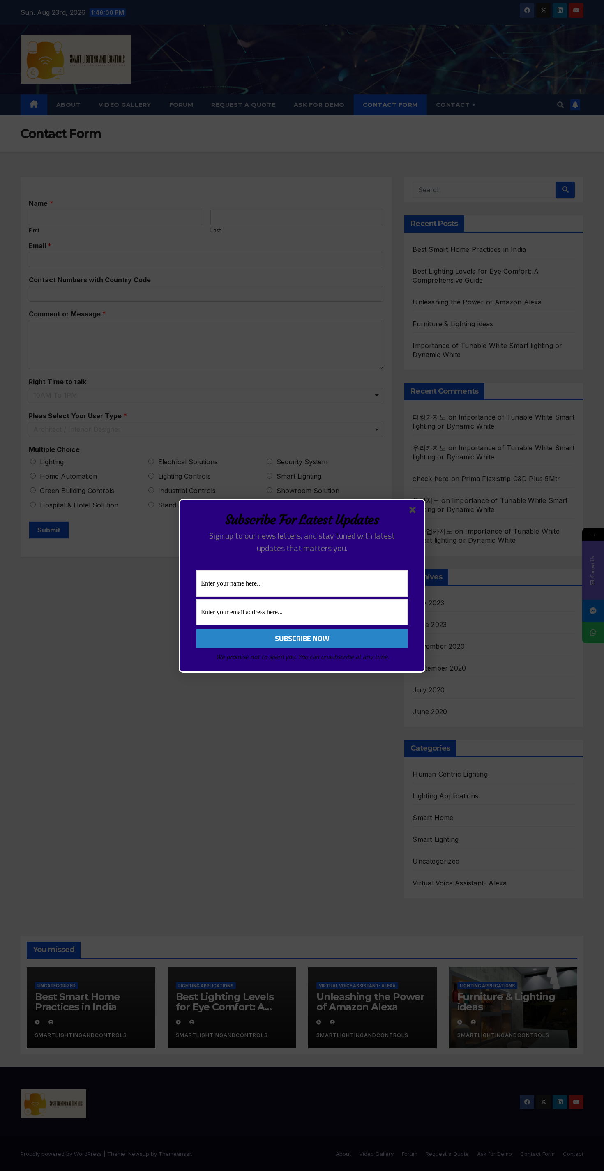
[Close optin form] (414, 511)
